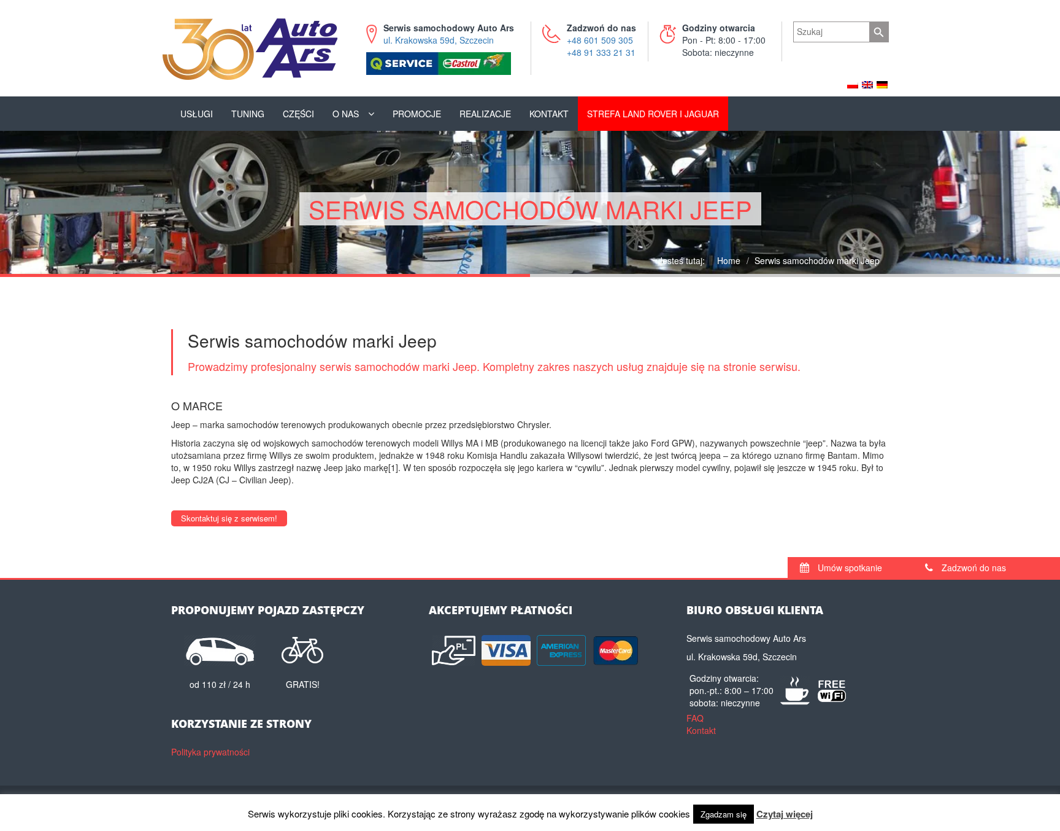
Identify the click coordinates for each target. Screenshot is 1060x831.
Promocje (417, 113)
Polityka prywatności (210, 752)
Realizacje (485, 113)
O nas (345, 113)
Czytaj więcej (784, 814)
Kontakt (549, 113)
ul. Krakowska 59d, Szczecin (448, 33)
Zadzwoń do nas (972, 567)
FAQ (695, 718)
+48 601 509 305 (600, 40)
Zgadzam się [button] (724, 814)
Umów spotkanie (848, 567)
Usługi (196, 113)
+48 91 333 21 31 (601, 52)
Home (728, 260)
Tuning (247, 113)
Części (298, 113)
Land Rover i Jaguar (653, 113)
